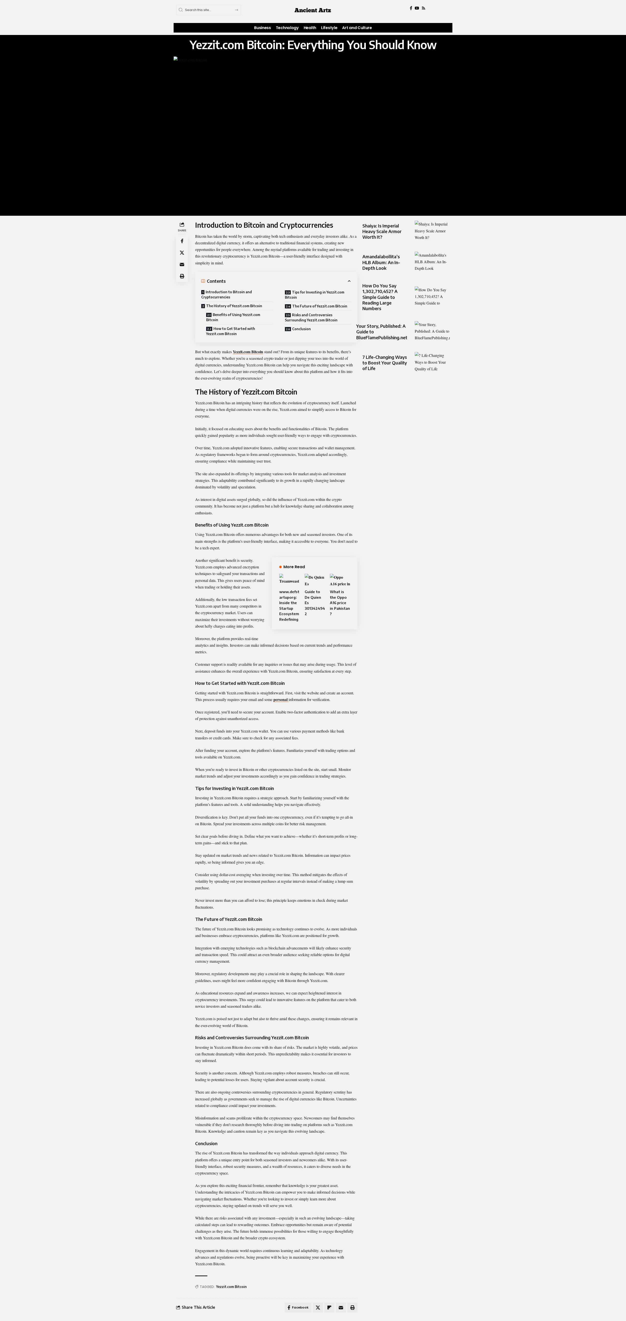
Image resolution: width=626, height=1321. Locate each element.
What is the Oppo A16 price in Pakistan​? (340, 602)
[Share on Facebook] (182, 241)
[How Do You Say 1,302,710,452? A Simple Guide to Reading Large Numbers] (432, 297)
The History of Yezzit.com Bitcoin (234, 306)
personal (281, 699)
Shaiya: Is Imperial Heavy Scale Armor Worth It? (382, 231)
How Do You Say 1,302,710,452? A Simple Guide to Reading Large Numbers (380, 297)
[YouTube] (417, 8)
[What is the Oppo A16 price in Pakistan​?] (340, 580)
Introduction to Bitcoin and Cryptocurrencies (226, 294)
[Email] (182, 265)
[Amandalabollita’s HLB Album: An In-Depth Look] (432, 262)
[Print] (182, 276)
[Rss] (423, 8)
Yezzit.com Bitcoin (248, 351)
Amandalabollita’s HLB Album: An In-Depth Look (381, 262)
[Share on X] (182, 253)
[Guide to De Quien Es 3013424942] (315, 580)
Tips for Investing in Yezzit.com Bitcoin (314, 294)
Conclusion (301, 329)
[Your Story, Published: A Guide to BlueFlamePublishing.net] (432, 331)
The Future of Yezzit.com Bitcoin (319, 306)
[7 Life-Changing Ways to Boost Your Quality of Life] (432, 362)
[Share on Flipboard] (329, 1307)
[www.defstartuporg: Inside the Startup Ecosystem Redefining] (289, 580)
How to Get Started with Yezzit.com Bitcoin (230, 331)
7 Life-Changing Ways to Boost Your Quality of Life (384, 362)
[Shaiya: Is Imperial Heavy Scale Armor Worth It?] (432, 231)
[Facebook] (411, 8)
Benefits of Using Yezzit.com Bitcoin (233, 317)
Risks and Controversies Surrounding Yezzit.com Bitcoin (311, 317)
